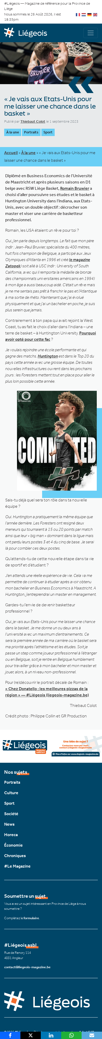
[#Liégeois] (27, 33)
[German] (89, 14)
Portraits (31, 132)
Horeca (11, 834)
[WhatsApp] (71, 1035)
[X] (30, 1035)
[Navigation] (90, 33)
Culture (11, 792)
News (9, 824)
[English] (95, 14)
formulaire (31, 918)
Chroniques (15, 855)
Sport (48, 132)
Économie (13, 845)
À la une (12, 132)
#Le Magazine (17, 866)
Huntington (48, 356)
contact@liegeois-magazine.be (27, 967)
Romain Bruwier (74, 188)
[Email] (92, 1035)
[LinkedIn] (51, 1035)
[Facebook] (10, 1035)
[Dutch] (84, 14)
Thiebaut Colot (32, 121)
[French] (78, 14)
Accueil (11, 152)
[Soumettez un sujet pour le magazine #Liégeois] (51, 745)
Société (11, 813)
